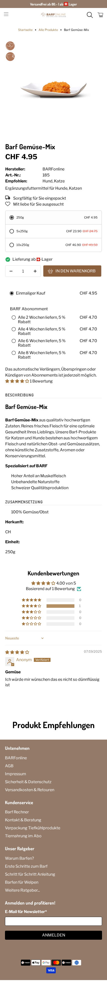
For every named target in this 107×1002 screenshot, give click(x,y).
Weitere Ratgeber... (22, 890)
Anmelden (53, 935)
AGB (9, 766)
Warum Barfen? (19, 858)
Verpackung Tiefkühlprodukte (32, 828)
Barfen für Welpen (21, 882)
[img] (17, 652)
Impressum (15, 773)
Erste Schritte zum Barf (26, 866)
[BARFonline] (53, 15)
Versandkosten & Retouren (29, 789)
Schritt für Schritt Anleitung (30, 874)
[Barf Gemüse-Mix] (53, 89)
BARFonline (16, 758)
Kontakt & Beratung (23, 820)
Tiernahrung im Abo (23, 836)
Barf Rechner (17, 812)
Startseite (25, 29)
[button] (17, 381)
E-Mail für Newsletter (26, 911)
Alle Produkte (48, 29)
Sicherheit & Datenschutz (28, 781)
